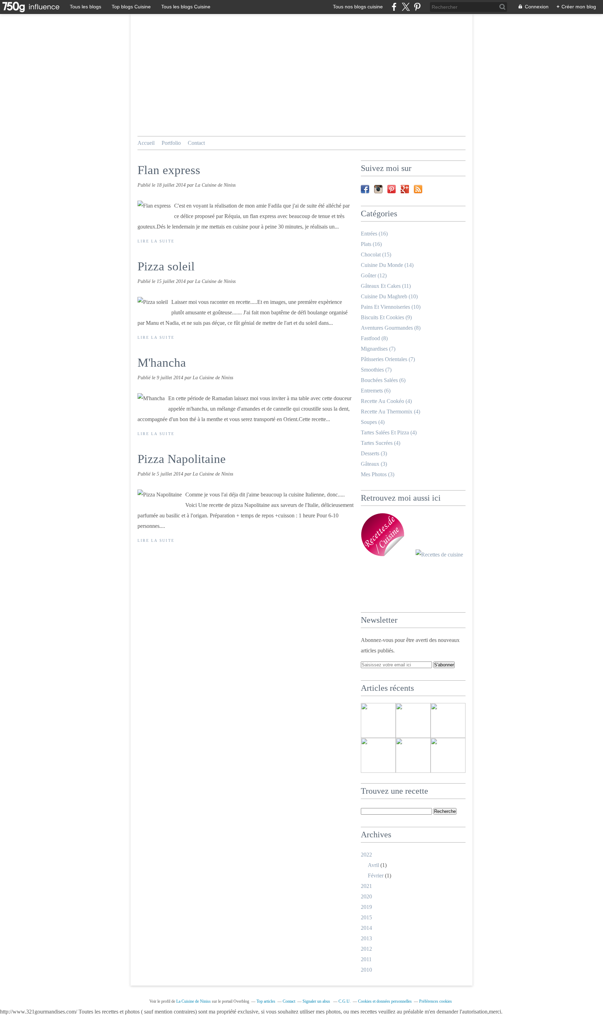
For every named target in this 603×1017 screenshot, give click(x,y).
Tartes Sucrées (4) (380, 443)
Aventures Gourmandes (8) (390, 328)
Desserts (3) (374, 453)
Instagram (378, 189)
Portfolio (171, 143)
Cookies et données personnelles (385, 1001)
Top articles (265, 1001)
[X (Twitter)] (405, 7)
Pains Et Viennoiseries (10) (390, 307)
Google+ (405, 189)
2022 (366, 855)
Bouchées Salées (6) (383, 380)
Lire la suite (155, 241)
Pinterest (391, 189)
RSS (418, 189)
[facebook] (394, 7)
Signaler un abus (317, 1001)
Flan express (168, 170)
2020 (366, 896)
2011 (366, 959)
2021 (366, 886)
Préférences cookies (435, 1001)
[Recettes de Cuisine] (439, 555)
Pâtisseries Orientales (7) (388, 359)
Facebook (365, 189)
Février (376, 875)
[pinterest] (417, 7)
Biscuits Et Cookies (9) (386, 317)
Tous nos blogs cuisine (358, 6)
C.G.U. (344, 1001)
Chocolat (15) (376, 254)
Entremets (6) (375, 391)
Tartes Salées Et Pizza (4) (389, 432)
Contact (196, 143)
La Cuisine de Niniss (193, 1001)
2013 (366, 938)
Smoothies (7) (376, 370)
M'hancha (161, 362)
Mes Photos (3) (377, 474)
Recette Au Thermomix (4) (390, 411)
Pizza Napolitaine (181, 459)
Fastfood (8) (374, 338)
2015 (366, 917)
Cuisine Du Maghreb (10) (389, 296)
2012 (366, 949)
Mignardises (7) (378, 349)
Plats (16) (371, 244)
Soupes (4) (373, 422)
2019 (366, 907)
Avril (373, 865)
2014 (366, 928)
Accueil (146, 143)
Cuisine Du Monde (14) (387, 265)
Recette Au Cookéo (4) (386, 401)
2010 (366, 970)
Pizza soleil (166, 266)
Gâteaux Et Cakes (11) (386, 286)
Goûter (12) (374, 275)
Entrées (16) (374, 234)
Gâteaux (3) (374, 464)
